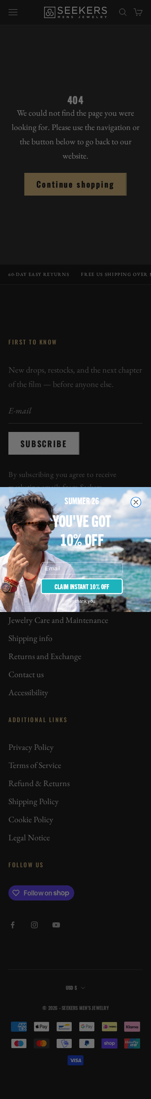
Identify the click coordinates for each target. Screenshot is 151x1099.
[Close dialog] (136, 502)
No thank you (81, 601)
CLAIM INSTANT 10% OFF (82, 586)
